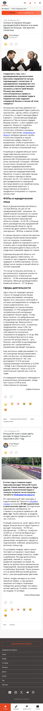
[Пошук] (35, 3)
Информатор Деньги (24, 494)
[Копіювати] (16, 44)
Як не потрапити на (26, 13)
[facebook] (10, 692)
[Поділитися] (11, 44)
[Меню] (40, 3)
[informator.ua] (5, 3)
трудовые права (8, 421)
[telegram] (27, 692)
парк (4, 625)
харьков (12, 625)
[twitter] (21, 692)
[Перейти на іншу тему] (30, 3)
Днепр (5, 419)
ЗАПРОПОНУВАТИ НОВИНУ (21, 644)
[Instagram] (15, 692)
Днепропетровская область (18, 419)
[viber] (33, 692)
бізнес (32, 419)
